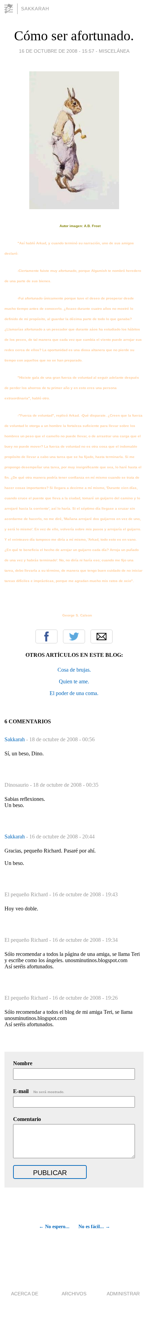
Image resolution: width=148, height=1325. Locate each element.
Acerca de (24, 1293)
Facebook (46, 636)
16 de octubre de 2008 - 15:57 (56, 51)
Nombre (22, 1063)
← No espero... (54, 1226)
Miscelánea (114, 51)
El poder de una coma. (74, 693)
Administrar (123, 1293)
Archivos (74, 1293)
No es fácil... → (94, 1226)
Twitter (74, 636)
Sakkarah (35, 8)
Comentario (27, 1119)
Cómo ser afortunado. (74, 35)
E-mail (38, 1091)
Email (102, 636)
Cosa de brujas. (74, 670)
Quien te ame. (74, 681)
